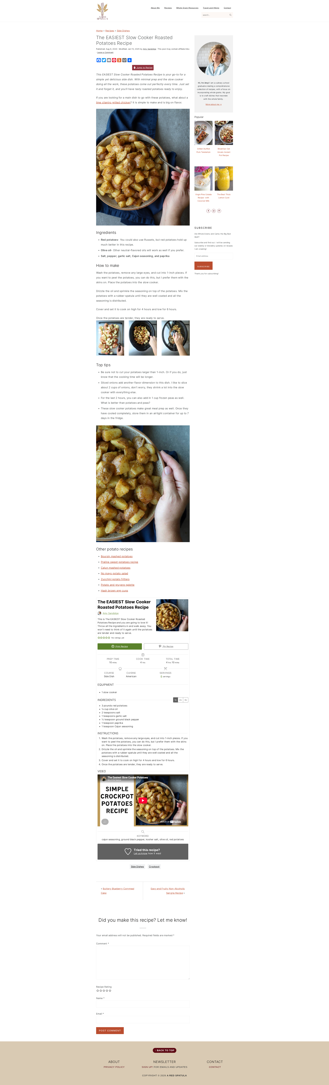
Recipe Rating (104, 986)
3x (185, 700)
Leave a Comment (105, 52)
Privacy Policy (114, 1067)
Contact (215, 1067)
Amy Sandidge (111, 613)
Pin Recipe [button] (167, 646)
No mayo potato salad (114, 573)
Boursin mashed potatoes (117, 556)
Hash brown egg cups (114, 590)
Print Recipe (121, 646)
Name (100, 998)
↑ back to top (164, 1050)
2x (180, 700)
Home (99, 30)
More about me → (214, 104)
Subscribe (203, 267)
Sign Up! (147, 1067)
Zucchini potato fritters (115, 579)
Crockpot (154, 866)
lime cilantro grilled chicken (113, 102)
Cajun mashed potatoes (115, 567)
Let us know (140, 853)
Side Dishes (123, 30)
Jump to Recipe (144, 67)
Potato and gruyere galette (118, 584)
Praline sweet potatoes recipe (119, 562)
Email (100, 1013)
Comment (102, 943)
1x (176, 700)
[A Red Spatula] (102, 18)
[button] (99, 637)
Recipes (109, 30)
